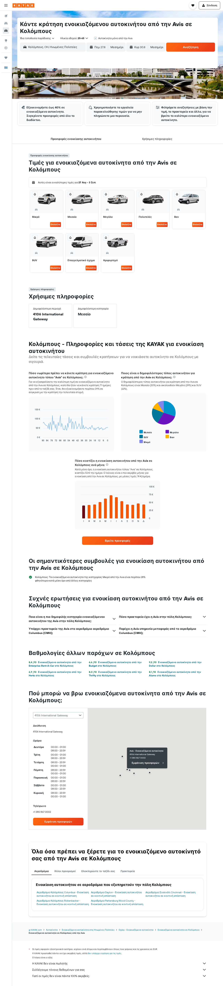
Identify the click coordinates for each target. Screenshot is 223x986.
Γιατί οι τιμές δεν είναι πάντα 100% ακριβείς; (61, 976)
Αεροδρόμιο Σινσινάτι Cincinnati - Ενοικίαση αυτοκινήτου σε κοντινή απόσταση (170, 894)
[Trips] (5, 57)
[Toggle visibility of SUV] (143, 437)
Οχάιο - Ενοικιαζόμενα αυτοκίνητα (136, 929)
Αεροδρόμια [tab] (41, 871)
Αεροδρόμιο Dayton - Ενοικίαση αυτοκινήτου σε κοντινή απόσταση (116, 894)
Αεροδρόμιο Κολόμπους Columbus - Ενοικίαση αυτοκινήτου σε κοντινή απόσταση (63, 894)
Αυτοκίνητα (52, 929)
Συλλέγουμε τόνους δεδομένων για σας (58, 969)
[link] (117, 540)
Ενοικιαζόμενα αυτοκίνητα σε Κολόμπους (178, 929)
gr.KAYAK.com (35, 929)
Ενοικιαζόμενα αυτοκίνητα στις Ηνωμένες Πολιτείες (88, 929)
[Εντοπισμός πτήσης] (5, 47)
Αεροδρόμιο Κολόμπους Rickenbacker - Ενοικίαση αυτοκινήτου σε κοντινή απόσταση (63, 902)
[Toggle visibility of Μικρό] (144, 442)
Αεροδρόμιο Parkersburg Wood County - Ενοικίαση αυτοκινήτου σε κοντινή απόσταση (117, 902)
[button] (6, 5)
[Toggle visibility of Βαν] (170, 437)
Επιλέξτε (55, 224)
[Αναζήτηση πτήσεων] (5, 16)
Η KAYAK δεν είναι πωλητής (50, 963)
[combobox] (37, 38)
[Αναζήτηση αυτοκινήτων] (5, 30)
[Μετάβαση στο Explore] (5, 40)
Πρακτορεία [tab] (128, 871)
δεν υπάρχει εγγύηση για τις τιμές (104, 953)
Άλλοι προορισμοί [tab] (65, 871)
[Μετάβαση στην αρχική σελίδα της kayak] (23, 5)
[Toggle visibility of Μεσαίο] (145, 432)
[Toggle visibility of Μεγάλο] (172, 432)
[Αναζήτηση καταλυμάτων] (5, 23)
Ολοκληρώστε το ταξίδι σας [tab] (98, 871)
